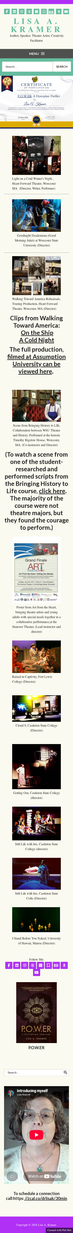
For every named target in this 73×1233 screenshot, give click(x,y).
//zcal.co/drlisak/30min (45, 1198)
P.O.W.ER (36, 1047)
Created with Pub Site (59, 1230)
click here (52, 490)
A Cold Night (36, 339)
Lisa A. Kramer (36, 25)
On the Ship (37, 332)
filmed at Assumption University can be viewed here (36, 364)
